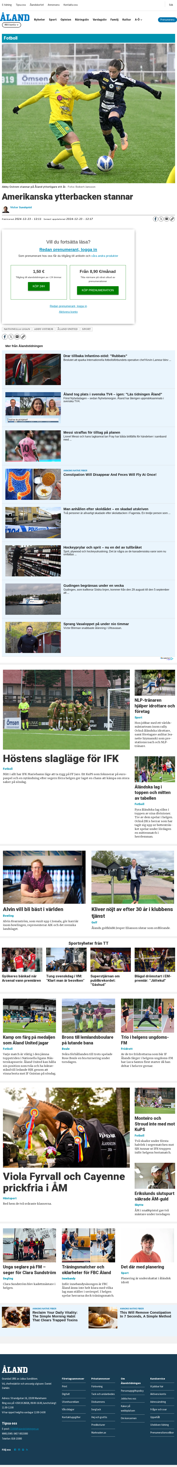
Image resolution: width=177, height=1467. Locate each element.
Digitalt (66, 1394)
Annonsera (53, 5)
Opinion (65, 20)
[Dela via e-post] (166, 219)
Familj (114, 20)
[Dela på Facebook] (155, 219)
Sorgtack (96, 1409)
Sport (53, 20)
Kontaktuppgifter (71, 1417)
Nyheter (39, 20)
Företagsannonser (73, 1379)
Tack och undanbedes (103, 1394)
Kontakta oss (70, 5)
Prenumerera (167, 20)
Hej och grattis (99, 1417)
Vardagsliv (100, 20)
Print (64, 1386)
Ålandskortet (37, 5)
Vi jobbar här (156, 1386)
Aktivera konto (68, 312)
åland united (67, 329)
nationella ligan (17, 329)
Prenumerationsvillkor (162, 1433)
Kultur (126, 20)
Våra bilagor (68, 1409)
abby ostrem (43, 329)
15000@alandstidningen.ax (24, 1429)
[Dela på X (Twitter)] (161, 219)
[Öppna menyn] (171, 4)
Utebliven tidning (159, 1425)
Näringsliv (82, 20)
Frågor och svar (158, 1409)
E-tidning (7, 5)
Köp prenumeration (98, 290)
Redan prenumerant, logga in (68, 249)
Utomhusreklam (70, 1402)
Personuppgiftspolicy (132, 1391)
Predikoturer (98, 1425)
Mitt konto (10, 25)
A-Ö (137, 20)
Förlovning (97, 1386)
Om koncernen (129, 1418)
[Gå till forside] (14, 16)
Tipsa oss (21, 5)
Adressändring (158, 1402)
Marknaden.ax (98, 1433)
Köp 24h (39, 286)
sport (86, 329)
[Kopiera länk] (172, 219)
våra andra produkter (104, 256)
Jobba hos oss (128, 1398)
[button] (8, 963)
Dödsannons (98, 1402)
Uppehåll (155, 1417)
